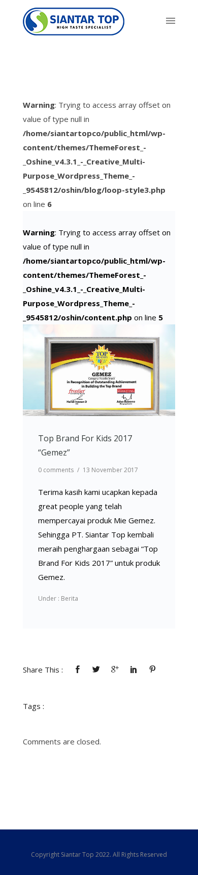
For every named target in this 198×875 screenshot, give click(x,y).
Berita (68, 598)
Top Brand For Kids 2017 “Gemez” (85, 445)
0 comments (56, 470)
